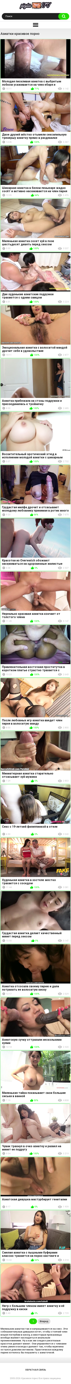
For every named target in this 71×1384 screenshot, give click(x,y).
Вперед (44, 1321)
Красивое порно (29, 1378)
